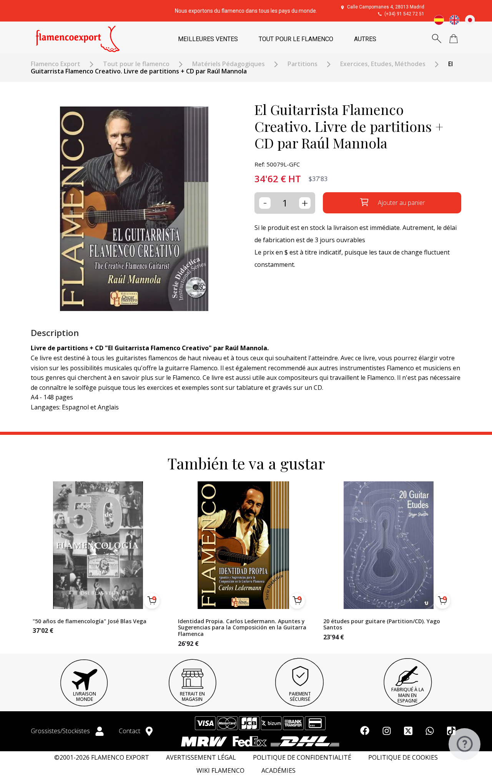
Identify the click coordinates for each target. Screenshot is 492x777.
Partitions (302, 64)
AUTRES (365, 39)
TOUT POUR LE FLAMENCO (296, 39)
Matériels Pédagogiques (228, 64)
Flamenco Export (55, 64)
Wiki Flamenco (220, 770)
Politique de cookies (403, 757)
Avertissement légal (201, 757)
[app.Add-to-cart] (152, 601)
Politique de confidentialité (302, 757)
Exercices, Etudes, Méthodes (383, 64)
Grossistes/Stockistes (61, 731)
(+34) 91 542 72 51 (404, 14)
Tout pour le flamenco (136, 64)
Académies (278, 770)
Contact (130, 731)
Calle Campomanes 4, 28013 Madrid (385, 7)
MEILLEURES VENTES (208, 39)
